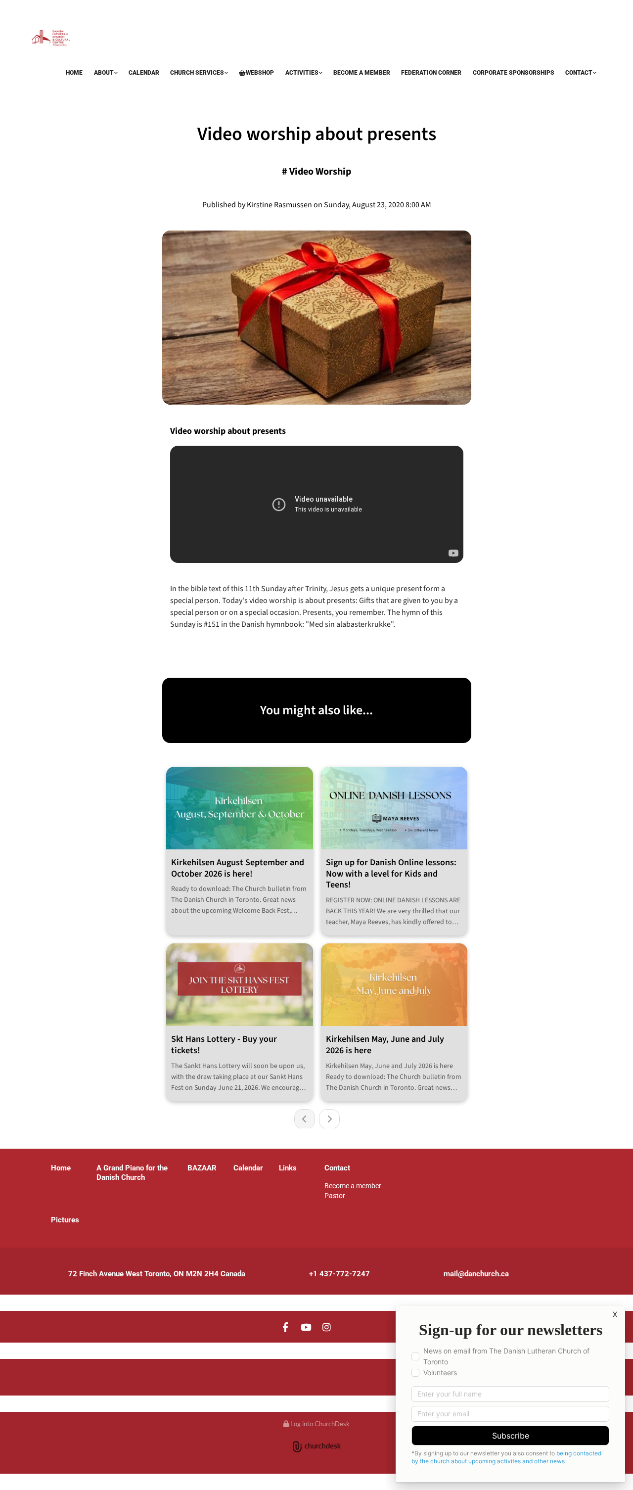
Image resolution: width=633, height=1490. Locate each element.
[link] (105, 73)
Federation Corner (431, 72)
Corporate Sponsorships (513, 72)
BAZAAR (45, 90)
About (104, 72)
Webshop (260, 72)
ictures (67, 1219)
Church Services (197, 72)
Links (288, 1168)
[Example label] (306, 1326)
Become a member (361, 72)
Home (74, 72)
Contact (578, 72)
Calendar (144, 72)
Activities (301, 72)
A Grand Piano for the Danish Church (132, 1173)
